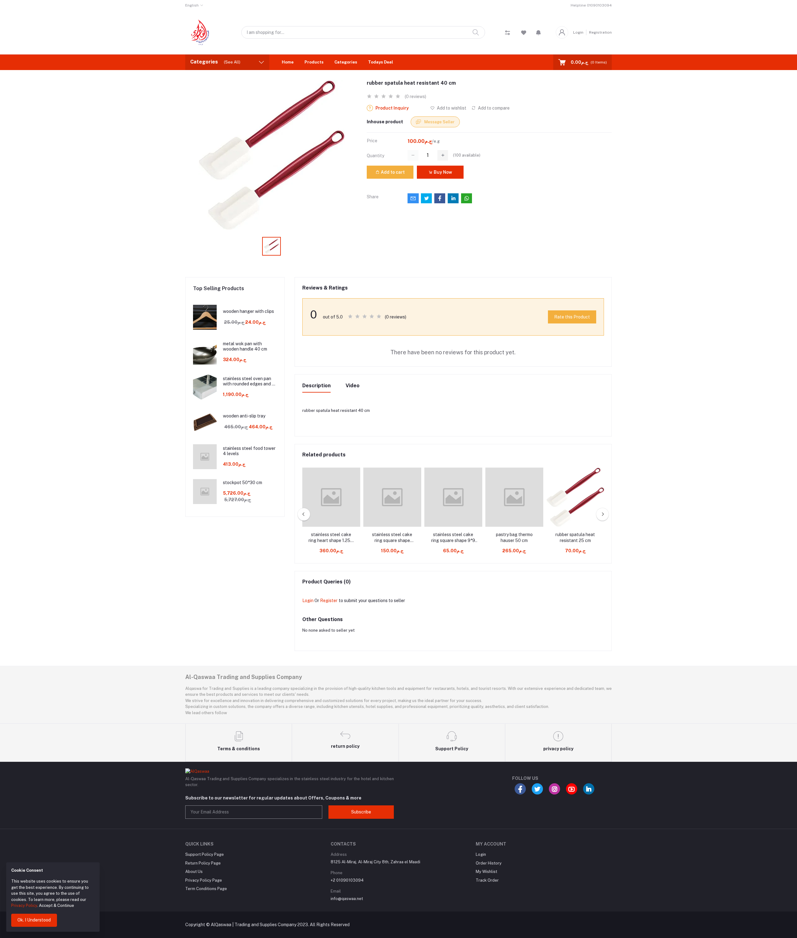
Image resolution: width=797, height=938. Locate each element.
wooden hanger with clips (248, 311)
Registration (600, 32)
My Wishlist (486, 871)
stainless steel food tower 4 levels (249, 451)
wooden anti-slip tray (244, 415)
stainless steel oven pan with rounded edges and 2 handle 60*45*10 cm (248, 381)
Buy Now (442, 172)
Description (316, 386)
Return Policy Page (203, 863)
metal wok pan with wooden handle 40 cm (245, 346)
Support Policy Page (204, 854)
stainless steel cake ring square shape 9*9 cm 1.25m (453, 538)
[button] (538, 32)
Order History (489, 863)
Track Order (487, 880)
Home (288, 62)
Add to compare (493, 108)
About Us (194, 871)
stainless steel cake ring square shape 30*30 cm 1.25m (392, 538)
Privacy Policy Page (203, 880)
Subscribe (361, 811)
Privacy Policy (24, 905)
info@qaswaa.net (347, 898)
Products (313, 62)
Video (353, 386)
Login (578, 32)
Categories (345, 62)
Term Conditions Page (206, 888)
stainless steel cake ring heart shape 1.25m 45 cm (331, 538)
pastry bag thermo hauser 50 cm (514, 537)
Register (328, 600)
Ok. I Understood (34, 919)
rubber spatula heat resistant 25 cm (575, 537)
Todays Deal (380, 62)
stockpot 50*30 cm (242, 482)
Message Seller (439, 122)
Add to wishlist (451, 108)
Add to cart (392, 172)
